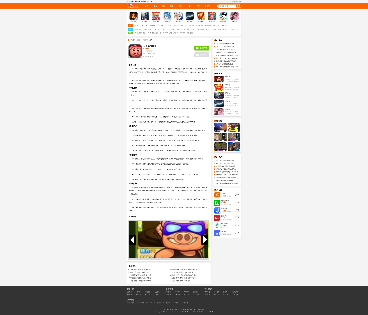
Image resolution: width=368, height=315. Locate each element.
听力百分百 (138, 29)
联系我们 (172, 309)
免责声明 (183, 309)
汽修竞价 (156, 29)
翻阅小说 (208, 29)
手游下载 (130, 289)
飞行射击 (157, 292)
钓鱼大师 (191, 25)
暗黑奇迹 (208, 25)
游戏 (163, 6)
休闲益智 (147, 292)
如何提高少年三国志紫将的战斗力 (226, 52)
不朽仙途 (224, 25)
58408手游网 (184, 303)
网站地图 (201, 309)
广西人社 (232, 29)
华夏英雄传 (199, 25)
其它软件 (168, 292)
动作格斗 (138, 292)
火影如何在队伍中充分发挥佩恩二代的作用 (183, 275)
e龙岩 (238, 29)
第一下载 (149, 303)
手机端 (234, 1)
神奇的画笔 (216, 25)
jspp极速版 (224, 208)
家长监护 (189, 309)
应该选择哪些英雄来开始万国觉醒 (226, 61)
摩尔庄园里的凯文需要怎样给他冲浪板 (227, 55)
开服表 (207, 6)
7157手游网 (175, 303)
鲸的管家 (171, 29)
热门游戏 (208, 289)
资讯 (155, 6)
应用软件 (169, 289)
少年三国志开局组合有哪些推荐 (225, 46)
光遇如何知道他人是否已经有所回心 (140, 269)
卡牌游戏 (157, 294)
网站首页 (132, 40)
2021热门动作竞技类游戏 (170, 33)
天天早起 (186, 29)
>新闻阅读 (145, 40)
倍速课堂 (179, 29)
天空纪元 (152, 25)
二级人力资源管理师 (198, 29)
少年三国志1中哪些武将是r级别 (225, 44)
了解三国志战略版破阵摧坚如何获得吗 (140, 278)
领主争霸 (184, 25)
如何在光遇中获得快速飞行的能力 (139, 272)
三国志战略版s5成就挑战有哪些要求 (140, 281)
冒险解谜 (129, 294)
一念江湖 (160, 25)
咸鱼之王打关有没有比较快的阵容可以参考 (183, 278)
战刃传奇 (176, 25)
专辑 (180, 6)
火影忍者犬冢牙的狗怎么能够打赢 (180, 281)
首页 (146, 6)
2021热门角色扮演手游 (154, 33)
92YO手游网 (157, 303)
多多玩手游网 (131, 303)
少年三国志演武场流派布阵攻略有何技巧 (182, 272)
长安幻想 (144, 25)
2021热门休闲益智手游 (186, 33)
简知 (219, 29)
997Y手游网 (166, 303)
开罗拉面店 (168, 25)
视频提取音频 (147, 29)
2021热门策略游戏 (140, 33)
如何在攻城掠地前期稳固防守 (224, 64)
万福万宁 (164, 29)
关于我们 (166, 309)
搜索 (238, 6)
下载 (237, 195)
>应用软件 (139, 40)
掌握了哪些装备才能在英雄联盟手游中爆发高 (183, 269)
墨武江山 (137, 25)
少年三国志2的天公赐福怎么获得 (225, 49)
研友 (214, 29)
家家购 (225, 29)
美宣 (198, 6)
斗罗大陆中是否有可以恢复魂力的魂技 (227, 58)
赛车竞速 (147, 294)
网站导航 (239, 1)
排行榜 (189, 6)
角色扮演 (129, 292)
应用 (171, 6)
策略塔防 (138, 294)
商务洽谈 (178, 309)
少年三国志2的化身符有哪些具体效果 (140, 275)
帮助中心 (195, 309)
